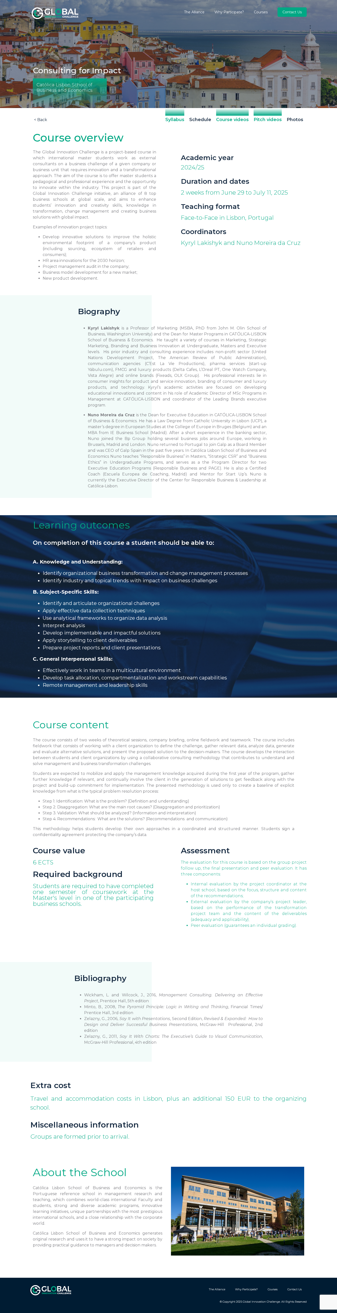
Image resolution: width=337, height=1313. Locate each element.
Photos (295, 119)
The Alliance (194, 12)
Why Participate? (229, 12)
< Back (40, 119)
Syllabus (174, 119)
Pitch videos (268, 119)
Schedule (200, 119)
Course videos (232, 119)
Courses (261, 12)
